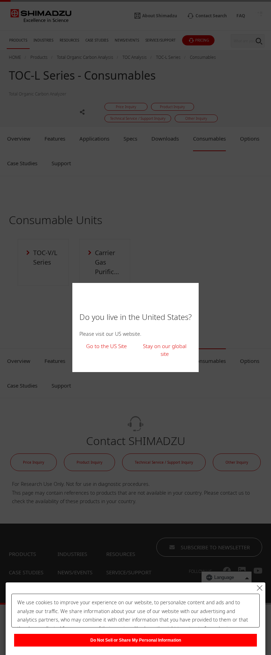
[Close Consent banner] (259, 588)
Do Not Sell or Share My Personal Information (135, 640)
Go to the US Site (106, 346)
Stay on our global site (164, 350)
